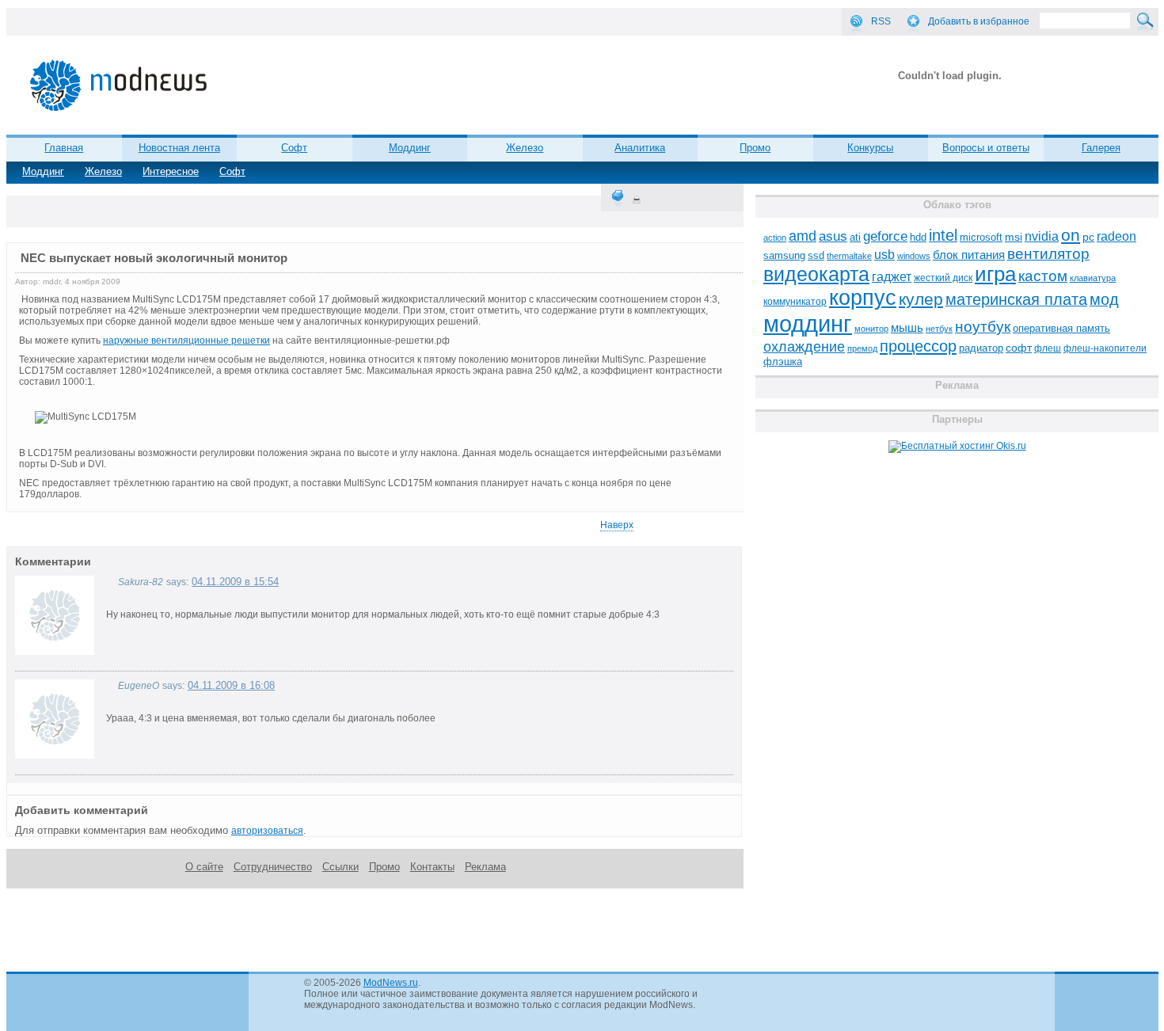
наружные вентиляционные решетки (186, 340)
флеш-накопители (1105, 348)
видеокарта (816, 274)
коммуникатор (795, 301)
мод (1104, 299)
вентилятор (1048, 253)
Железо (103, 171)
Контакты (432, 867)
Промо (755, 148)
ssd (816, 255)
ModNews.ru (390, 982)
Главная (63, 148)
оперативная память (1061, 328)
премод (862, 348)
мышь (907, 327)
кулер (921, 299)
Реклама (485, 867)
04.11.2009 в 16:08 (231, 685)
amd (802, 236)
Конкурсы (870, 148)
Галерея (1101, 148)
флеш (1047, 348)
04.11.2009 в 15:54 (235, 582)
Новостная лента (179, 148)
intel (943, 235)
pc (1088, 237)
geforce (885, 236)
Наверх (616, 525)
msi (1013, 237)
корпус (862, 298)
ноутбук (982, 326)
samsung (784, 255)
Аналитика (639, 148)
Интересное (171, 171)
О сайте (204, 867)
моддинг (807, 323)
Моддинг (43, 171)
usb (884, 254)
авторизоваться (267, 830)
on (1070, 235)
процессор (918, 346)
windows (913, 256)
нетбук (939, 328)
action (774, 237)
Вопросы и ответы (985, 148)
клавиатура (1093, 278)
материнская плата (1016, 299)
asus (833, 236)
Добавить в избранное (978, 21)
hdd (918, 237)
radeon (1116, 236)
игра (995, 274)
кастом (1042, 276)
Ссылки (340, 867)
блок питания (969, 255)
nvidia (1042, 236)
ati (855, 237)
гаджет (891, 276)
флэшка (782, 361)
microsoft (981, 237)
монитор (871, 328)
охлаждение (804, 347)
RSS (881, 21)
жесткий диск (943, 277)
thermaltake (849, 256)
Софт (232, 171)
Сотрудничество (273, 867)
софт (1019, 348)
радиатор (981, 348)
